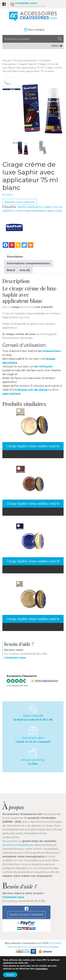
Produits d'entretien (25, 60)
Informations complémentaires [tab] (28, 263)
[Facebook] (5, 245)
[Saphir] (14, 227)
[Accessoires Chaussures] (33, 16)
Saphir (32, 64)
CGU (26, 946)
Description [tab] (15, 256)
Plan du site (14, 946)
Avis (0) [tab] (25, 270)
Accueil (6, 60)
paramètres (41, 968)
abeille (22, 206)
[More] (30, 245)
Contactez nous (26, 3)
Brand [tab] (11, 270)
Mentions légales (48, 946)
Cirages (22, 64)
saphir (51, 210)
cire (54, 206)
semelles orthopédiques (17, 844)
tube (59, 210)
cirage (47, 206)
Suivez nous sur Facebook (26, 914)
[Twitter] (24, 245)
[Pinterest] (12, 245)
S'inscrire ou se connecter (19, 202)
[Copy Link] (18, 245)
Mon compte (36, 29)
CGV (33, 946)
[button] (55, 46)
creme (18, 210)
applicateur (34, 206)
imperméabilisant (35, 210)
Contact (55, 943)
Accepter (10, 974)
